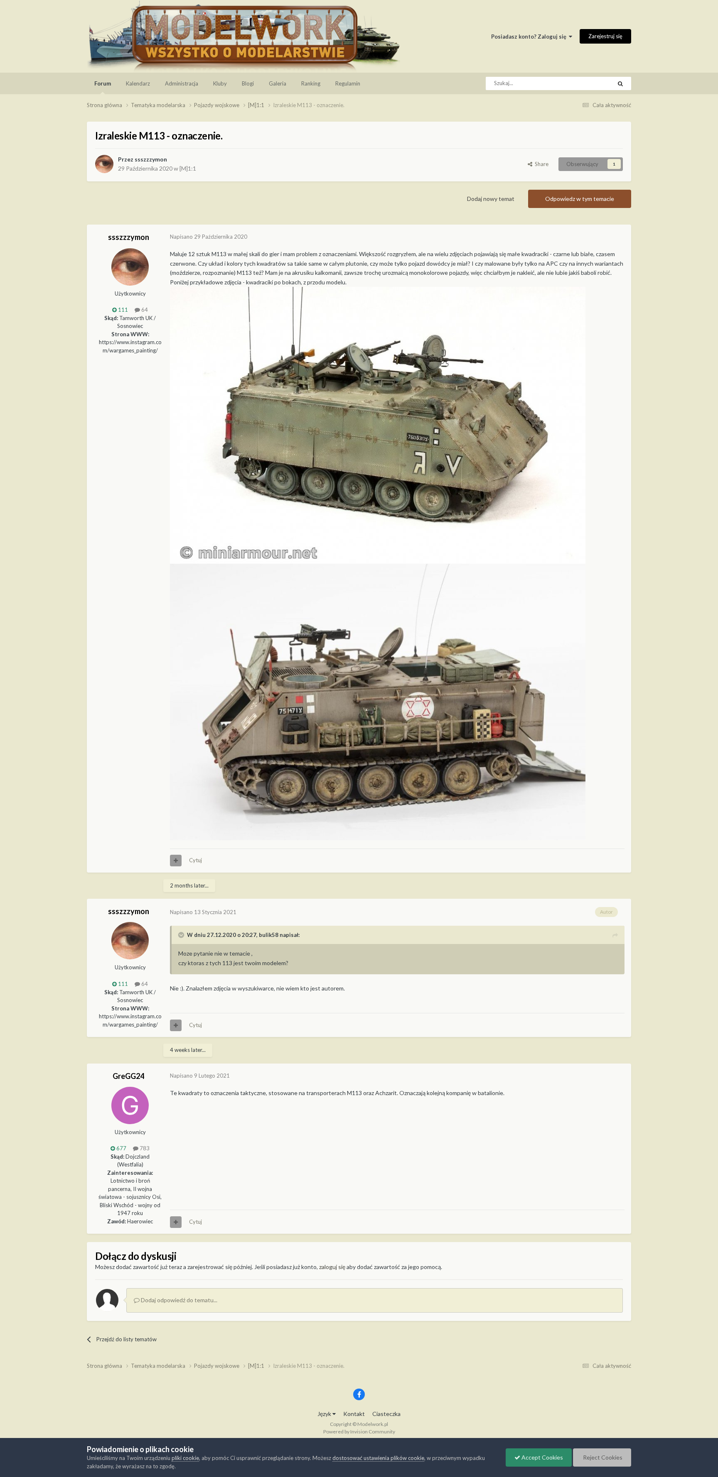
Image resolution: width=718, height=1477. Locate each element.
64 (144, 309)
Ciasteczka (386, 1413)
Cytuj (195, 860)
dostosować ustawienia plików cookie (378, 1458)
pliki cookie (185, 1458)
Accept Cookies (541, 1457)
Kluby (220, 83)
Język (324, 1413)
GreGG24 (128, 1076)
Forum (102, 83)
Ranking (310, 83)
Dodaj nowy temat (490, 198)
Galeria (277, 83)
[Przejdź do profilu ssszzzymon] (104, 164)
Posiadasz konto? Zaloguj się (530, 36)
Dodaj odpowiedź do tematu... (178, 1299)
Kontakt (354, 1413)
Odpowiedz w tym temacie (579, 198)
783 (144, 1148)
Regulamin (347, 83)
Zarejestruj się (605, 36)
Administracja (181, 83)
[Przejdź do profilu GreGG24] (130, 1105)
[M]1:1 (188, 168)
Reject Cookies (602, 1457)
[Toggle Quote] (182, 935)
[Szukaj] (620, 83)
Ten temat (589, 83)
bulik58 (268, 935)
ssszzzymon (151, 159)
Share (540, 164)
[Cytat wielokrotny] (176, 860)
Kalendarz (138, 83)
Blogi (248, 83)
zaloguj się (332, 1266)
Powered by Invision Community (359, 1431)
